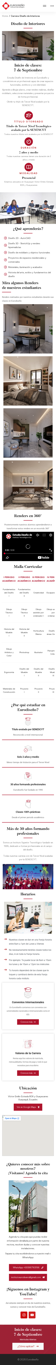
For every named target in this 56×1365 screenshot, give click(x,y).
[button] (28, 1107)
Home (5, 16)
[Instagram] (24, 1315)
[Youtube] (32, 1315)
